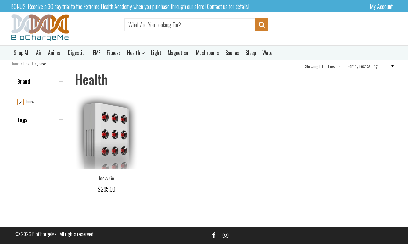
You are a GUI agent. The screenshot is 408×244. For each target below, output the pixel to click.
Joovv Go (106, 178)
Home (15, 63)
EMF (96, 53)
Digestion (77, 53)
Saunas (232, 53)
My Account (381, 6)
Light (156, 53)
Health (134, 53)
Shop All (22, 53)
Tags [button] (22, 120)
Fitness (114, 53)
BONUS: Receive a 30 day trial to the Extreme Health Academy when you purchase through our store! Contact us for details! (130, 6)
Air (39, 53)
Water (268, 53)
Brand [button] (23, 81)
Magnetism (179, 53)
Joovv (26, 101)
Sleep (250, 53)
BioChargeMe (45, 234)
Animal (55, 53)
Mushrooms (207, 53)
